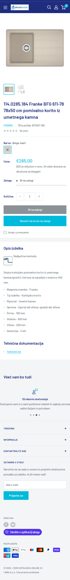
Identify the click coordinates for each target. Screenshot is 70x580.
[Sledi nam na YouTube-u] (12, 524)
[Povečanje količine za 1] (39, 196)
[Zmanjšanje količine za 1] (20, 196)
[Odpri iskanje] (49, 7)
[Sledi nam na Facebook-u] (6, 524)
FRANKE (8, 125)
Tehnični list (14, 351)
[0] (63, 7)
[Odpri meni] (5, 7)
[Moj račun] (56, 7)
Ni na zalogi (35, 209)
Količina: (9, 196)
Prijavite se (16, 495)
